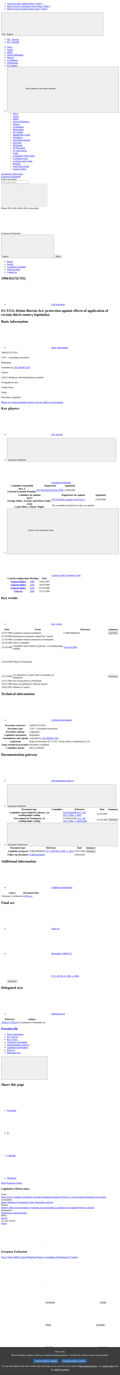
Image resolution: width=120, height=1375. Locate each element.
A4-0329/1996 (70, 647)
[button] (45, 1246)
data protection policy (88, 1366)
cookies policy (108, 1366)
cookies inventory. (61, 1370)
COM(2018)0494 (37, 854)
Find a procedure (9, 179)
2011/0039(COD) (22, 367)
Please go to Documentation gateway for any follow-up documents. (32, 402)
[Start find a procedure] (24, 195)
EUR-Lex (27, 896)
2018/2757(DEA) (10, 1022)
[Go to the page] (85, 671)
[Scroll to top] (24, 1068)
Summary (113, 633)
